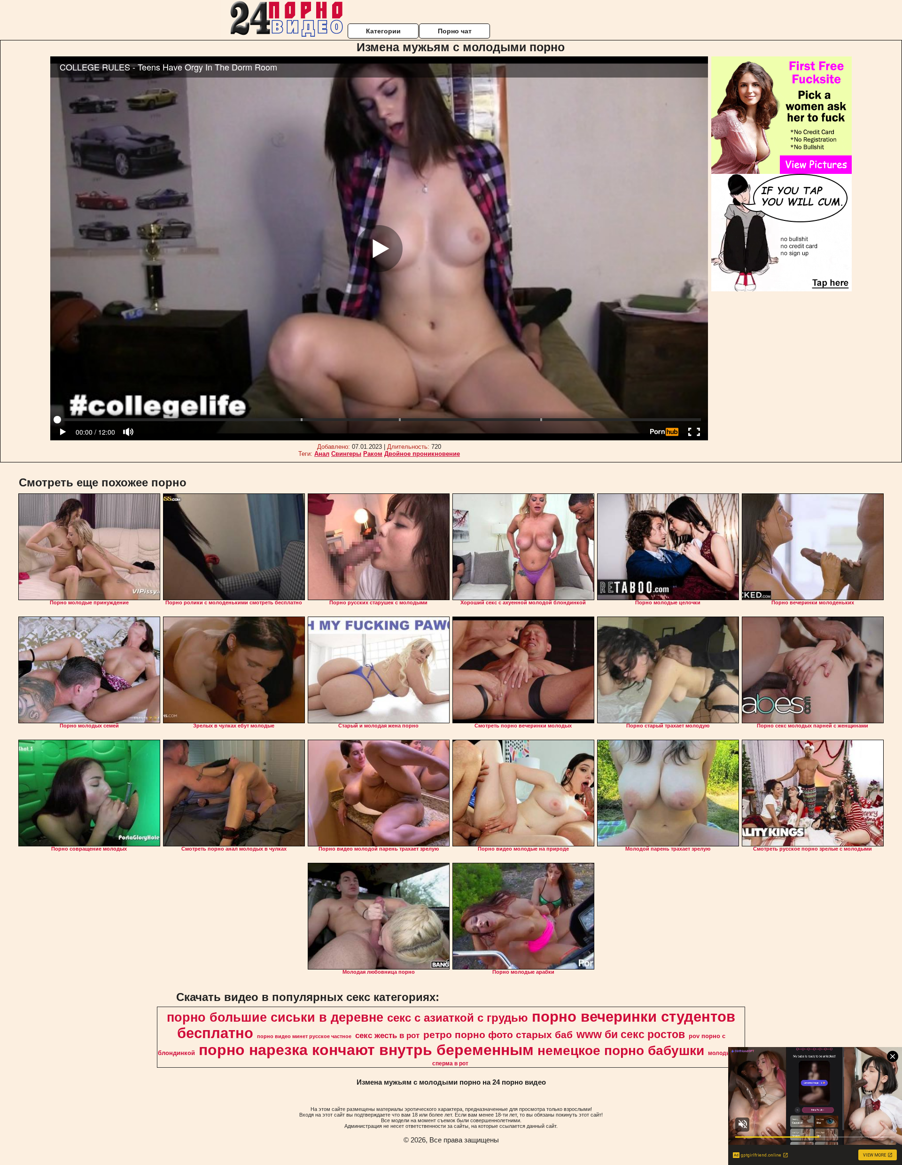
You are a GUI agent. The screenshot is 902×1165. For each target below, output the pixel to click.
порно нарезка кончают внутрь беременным (366, 1049)
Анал (321, 453)
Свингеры (346, 453)
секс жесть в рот (387, 1035)
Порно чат (455, 31)
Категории (383, 31)
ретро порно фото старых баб (498, 1034)
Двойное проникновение (422, 453)
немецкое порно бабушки (620, 1050)
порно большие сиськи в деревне (275, 1017)
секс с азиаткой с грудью (457, 1017)
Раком (372, 453)
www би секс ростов (630, 1034)
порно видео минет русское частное (304, 1036)
